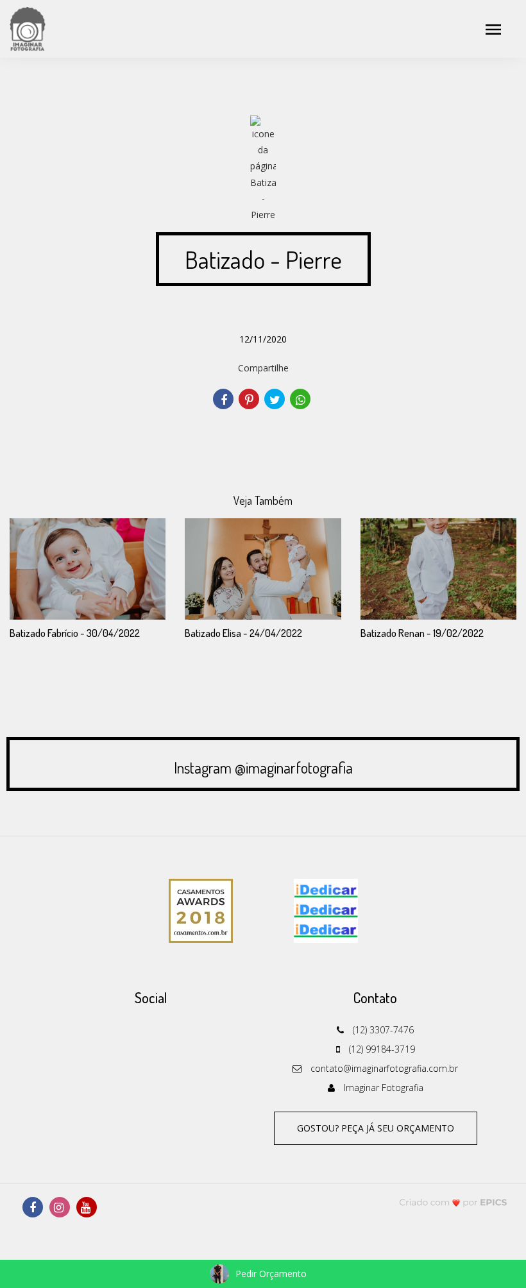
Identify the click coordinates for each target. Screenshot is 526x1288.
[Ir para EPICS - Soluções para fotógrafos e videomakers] (453, 1201)
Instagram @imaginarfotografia (263, 767)
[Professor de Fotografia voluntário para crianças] (325, 909)
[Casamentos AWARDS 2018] (200, 909)
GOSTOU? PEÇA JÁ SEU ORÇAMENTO (375, 1128)
